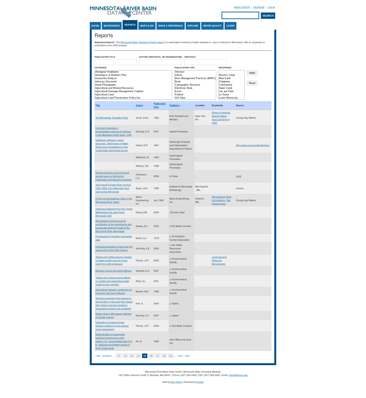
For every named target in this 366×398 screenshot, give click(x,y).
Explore (193, 25)
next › (181, 355)
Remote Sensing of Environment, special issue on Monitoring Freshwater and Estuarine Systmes (114, 176)
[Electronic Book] (195, 88)
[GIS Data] (195, 98)
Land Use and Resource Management (219, 260)
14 (138, 355)
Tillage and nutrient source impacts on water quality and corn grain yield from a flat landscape (114, 260)
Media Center (242, 7)
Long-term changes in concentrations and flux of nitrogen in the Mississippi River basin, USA (114, 131)
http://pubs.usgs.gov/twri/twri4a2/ (253, 145)
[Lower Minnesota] (231, 98)
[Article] (195, 75)
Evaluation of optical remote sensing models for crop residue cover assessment (112, 326)
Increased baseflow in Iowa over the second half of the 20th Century (114, 248)
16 (151, 355)
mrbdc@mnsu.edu (238, 375)
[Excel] (195, 91)
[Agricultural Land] (133, 94)
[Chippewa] (231, 81)
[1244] (231, 72)
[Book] (195, 81)
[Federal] (195, 94)
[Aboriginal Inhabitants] (133, 72)
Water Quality (212, 25)
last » (188, 355)
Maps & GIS (147, 25)
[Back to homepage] (123, 17)
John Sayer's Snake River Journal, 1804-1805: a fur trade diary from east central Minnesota (113, 188)
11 (118, 355)
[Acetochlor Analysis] (133, 78)
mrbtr (238, 176)
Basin (95, 25)
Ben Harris (176, 381)
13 (131, 355)
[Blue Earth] (231, 78)
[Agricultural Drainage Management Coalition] (133, 91)
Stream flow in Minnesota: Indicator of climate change (114, 315)
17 (157, 355)
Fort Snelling (218, 200)
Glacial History (219, 116)
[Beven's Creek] (231, 75)
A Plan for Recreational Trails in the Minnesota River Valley (114, 200)
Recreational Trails (221, 196)
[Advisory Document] (133, 81)
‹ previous (106, 355)
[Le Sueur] (231, 94)
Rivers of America (221, 112)
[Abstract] (195, 72)
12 (125, 355)
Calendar (258, 7)
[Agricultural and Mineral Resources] (133, 88)
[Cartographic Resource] (195, 85)
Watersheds (112, 25)
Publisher (174, 105)
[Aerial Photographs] (133, 85)
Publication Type (184, 67)
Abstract (190, 56)
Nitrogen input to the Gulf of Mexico (114, 270)
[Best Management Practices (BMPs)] (195, 78)
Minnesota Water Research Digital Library (142, 42)
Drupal (200, 381)
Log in (271, 7)
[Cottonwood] (231, 85)
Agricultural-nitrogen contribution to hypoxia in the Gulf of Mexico (114, 291)
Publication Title (105, 56)
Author (139, 105)
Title (98, 105)
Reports (130, 25)
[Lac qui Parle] (231, 91)
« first (97, 355)
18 (164, 355)
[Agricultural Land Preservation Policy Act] (133, 98)
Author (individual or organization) (160, 56)
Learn (230, 25)
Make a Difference (170, 25)
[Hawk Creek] (231, 88)
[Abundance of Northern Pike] (133, 75)
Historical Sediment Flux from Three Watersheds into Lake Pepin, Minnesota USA (114, 212)
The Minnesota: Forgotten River (112, 117)
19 (170, 355)
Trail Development (221, 202)
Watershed (224, 67)
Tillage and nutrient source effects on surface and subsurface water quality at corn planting (113, 281)
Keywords (101, 67)
